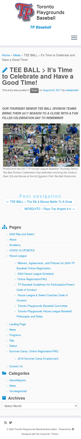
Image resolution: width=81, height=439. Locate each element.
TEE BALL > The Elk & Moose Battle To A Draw (39, 201)
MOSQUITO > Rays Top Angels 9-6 (50, 209)
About (12, 239)
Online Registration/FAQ (32, 279)
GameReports (17, 380)
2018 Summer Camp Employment (38, 358)
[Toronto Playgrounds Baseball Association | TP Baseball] (40, 12)
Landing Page (17, 324)
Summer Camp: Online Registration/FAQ (33, 351)
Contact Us (16, 366)
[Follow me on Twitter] (11, 422)
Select (13, 346)
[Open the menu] (74, 38)
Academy (15, 245)
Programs (15, 335)
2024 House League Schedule (36, 274)
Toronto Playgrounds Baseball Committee (43, 306)
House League (18, 256)
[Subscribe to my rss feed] (6, 422)
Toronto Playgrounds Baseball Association (36, 429)
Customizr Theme (49, 433)
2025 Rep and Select (21, 234)
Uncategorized (18, 391)
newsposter (72, 90)
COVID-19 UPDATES (22, 250)
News (17, 55)
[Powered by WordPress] (72, 428)
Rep (11, 340)
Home (6, 55)
